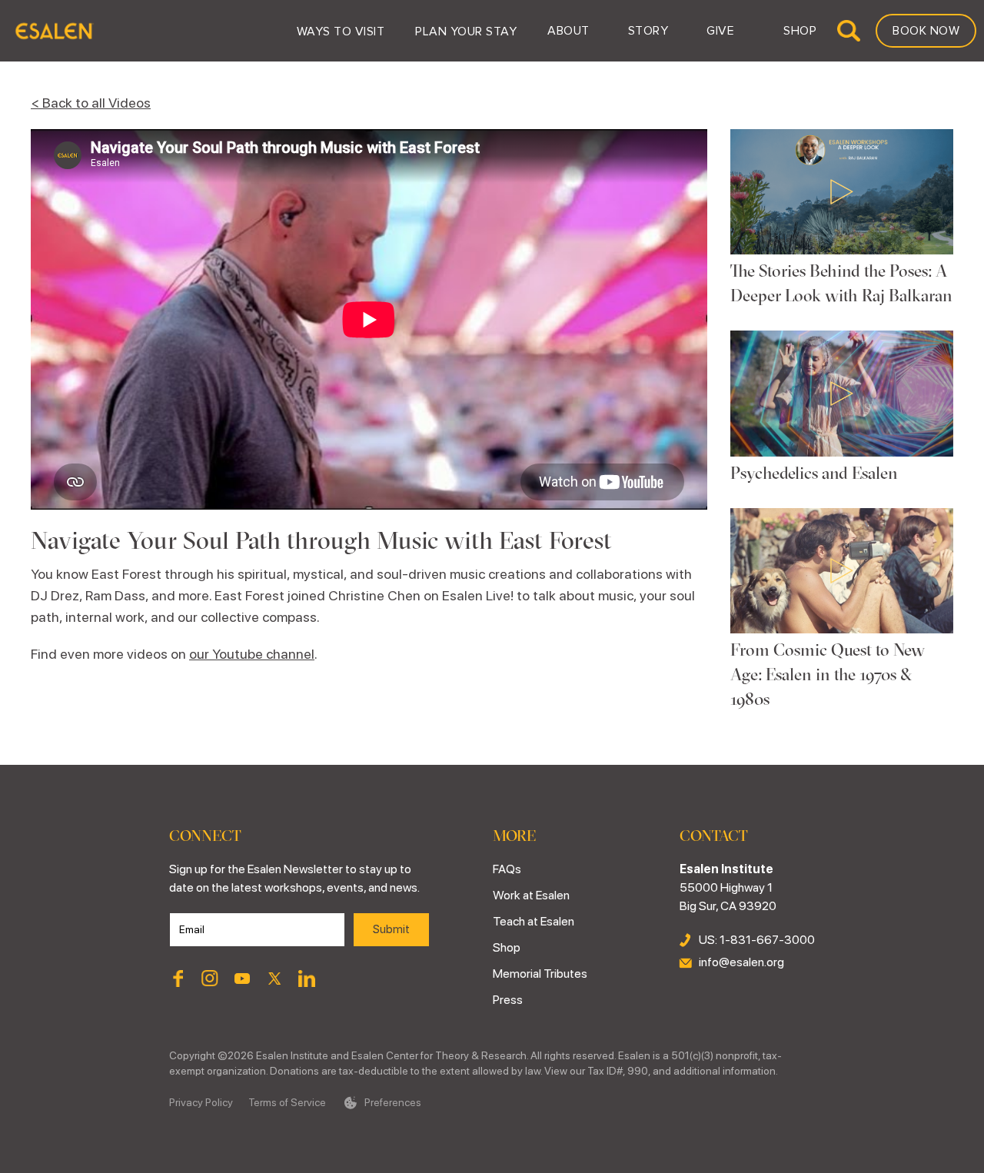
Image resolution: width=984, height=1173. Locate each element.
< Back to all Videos (91, 103)
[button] (341, 31)
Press (508, 999)
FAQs (507, 869)
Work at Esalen (531, 895)
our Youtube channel (251, 654)
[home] (53, 30)
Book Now (926, 30)
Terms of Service (287, 1102)
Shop (506, 947)
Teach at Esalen (533, 921)
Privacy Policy (201, 1102)
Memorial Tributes (540, 973)
